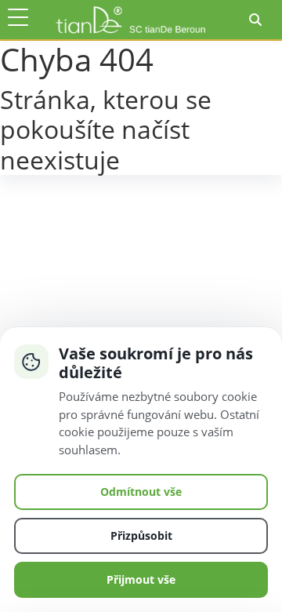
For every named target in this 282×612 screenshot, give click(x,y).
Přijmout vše (141, 579)
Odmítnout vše (141, 491)
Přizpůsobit (141, 535)
